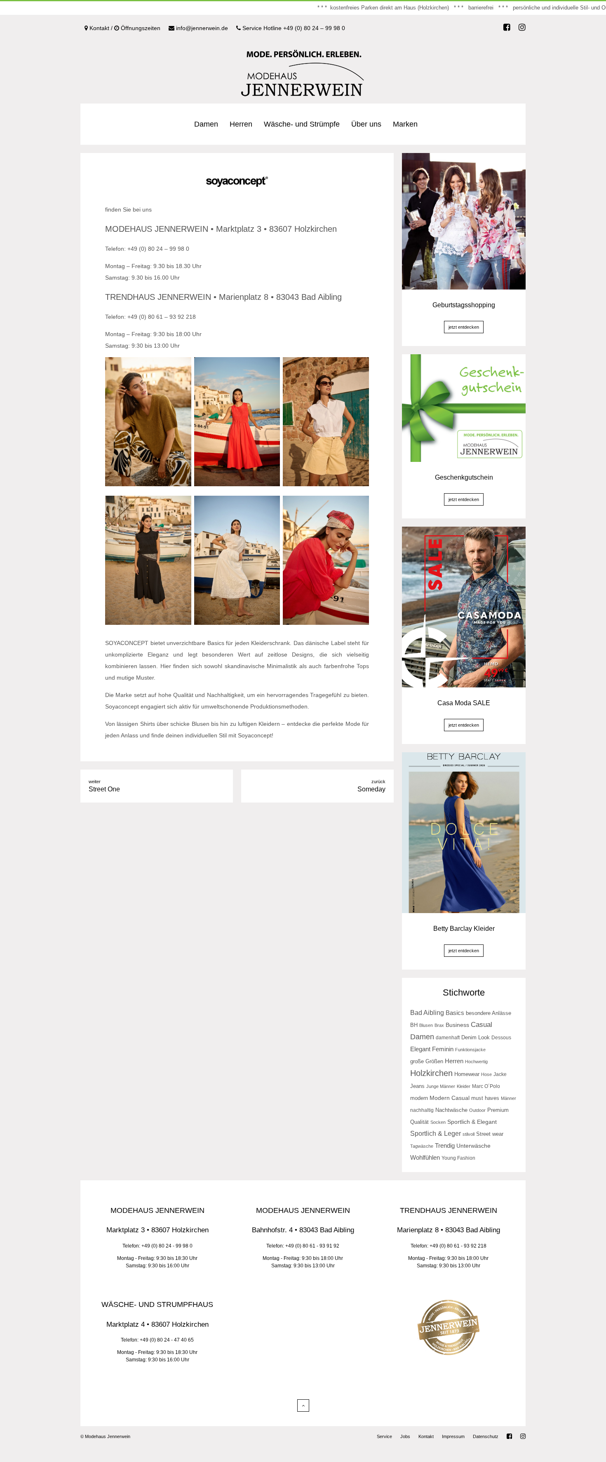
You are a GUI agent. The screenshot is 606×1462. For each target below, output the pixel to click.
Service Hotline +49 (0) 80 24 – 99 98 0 (293, 28)
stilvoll (468, 1134)
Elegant (420, 1048)
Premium (498, 1110)
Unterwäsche (473, 1145)
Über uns (366, 124)
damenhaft (448, 1038)
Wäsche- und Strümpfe (302, 124)
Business (457, 1025)
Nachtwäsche (451, 1110)
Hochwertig (476, 1061)
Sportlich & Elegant (472, 1121)
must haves (485, 1098)
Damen (206, 124)
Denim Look (475, 1038)
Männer (508, 1098)
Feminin (442, 1049)
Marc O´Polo (486, 1086)
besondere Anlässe (488, 1013)
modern (419, 1098)
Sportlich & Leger (435, 1133)
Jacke (500, 1074)
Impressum (453, 1436)
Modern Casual (450, 1098)
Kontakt (426, 1436)
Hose (486, 1074)
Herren (241, 124)
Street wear (489, 1134)
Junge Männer (440, 1086)
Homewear (466, 1074)
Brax (439, 1025)
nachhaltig (422, 1110)
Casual (481, 1025)
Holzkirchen (431, 1073)
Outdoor (477, 1110)
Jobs (405, 1436)
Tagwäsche (421, 1146)
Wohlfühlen (425, 1157)
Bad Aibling (427, 1012)
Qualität (419, 1122)
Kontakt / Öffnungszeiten (124, 28)
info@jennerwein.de (201, 28)
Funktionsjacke (470, 1049)
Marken (405, 124)
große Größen (426, 1061)
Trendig (445, 1145)
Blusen (426, 1025)
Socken (438, 1122)
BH (414, 1025)
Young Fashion (458, 1158)
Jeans (417, 1086)
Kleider (463, 1086)
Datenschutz (485, 1436)
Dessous (501, 1038)
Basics (455, 1012)
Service (384, 1436)
